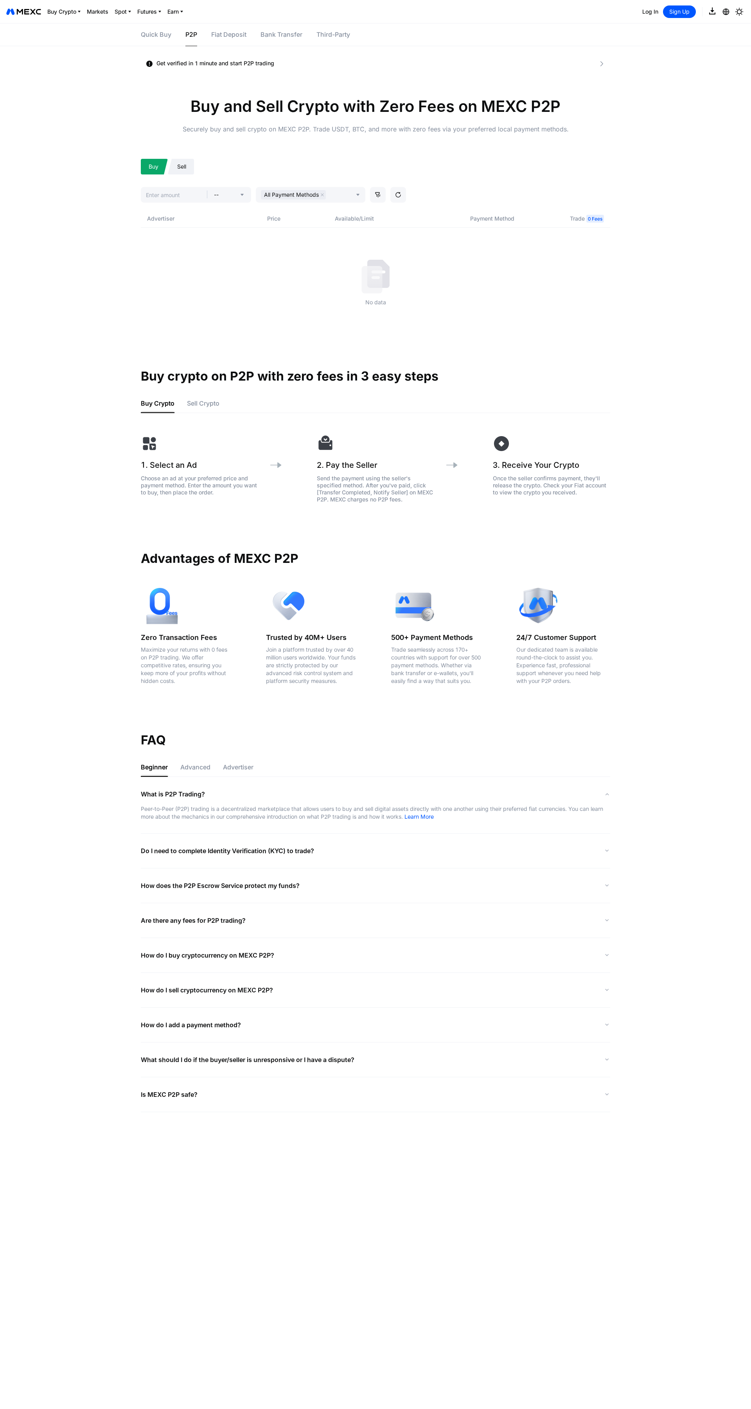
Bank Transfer (281, 34)
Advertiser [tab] (238, 767)
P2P (191, 34)
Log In (650, 11)
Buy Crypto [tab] (157, 403)
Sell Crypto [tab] (203, 403)
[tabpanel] (375, 469)
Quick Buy (156, 34)
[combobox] (330, 195)
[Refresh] (398, 195)
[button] (378, 195)
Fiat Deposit (228, 34)
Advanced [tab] (195, 767)
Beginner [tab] (154, 767)
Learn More (419, 816)
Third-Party (333, 34)
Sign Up (679, 11)
